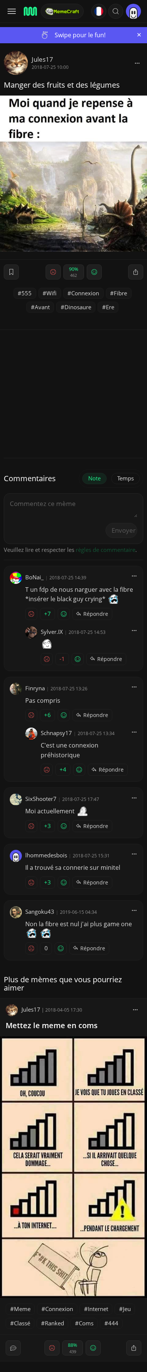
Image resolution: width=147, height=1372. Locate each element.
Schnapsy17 (56, 733)
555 (26, 293)
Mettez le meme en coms (52, 1025)
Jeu (127, 1309)
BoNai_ (34, 577)
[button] (115, 11)
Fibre (120, 293)
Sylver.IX (51, 631)
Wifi (51, 293)
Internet (98, 1309)
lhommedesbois (46, 855)
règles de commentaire (105, 549)
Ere (110, 307)
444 (113, 1323)
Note (94, 478)
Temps (125, 478)
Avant (42, 307)
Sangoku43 (40, 911)
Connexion (85, 293)
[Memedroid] (30, 11)
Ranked (54, 1323)
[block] (137, 63)
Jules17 (42, 59)
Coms (86, 1323)
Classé (22, 1323)
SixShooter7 (41, 798)
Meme (22, 1309)
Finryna (35, 688)
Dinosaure (77, 307)
